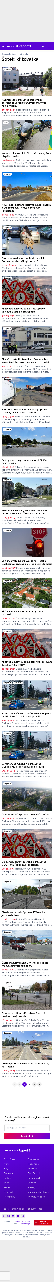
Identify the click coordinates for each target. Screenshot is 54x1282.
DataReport (34, 1173)
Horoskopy (9, 1197)
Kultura (7, 1178)
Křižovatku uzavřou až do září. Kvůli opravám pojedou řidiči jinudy (27, 663)
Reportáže (33, 1164)
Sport (7, 1182)
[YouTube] (18, 1216)
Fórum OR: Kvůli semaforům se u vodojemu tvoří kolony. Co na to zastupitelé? (26, 715)
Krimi (6, 1164)
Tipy (6, 1168)
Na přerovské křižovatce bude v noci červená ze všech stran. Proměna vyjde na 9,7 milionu (24, 102)
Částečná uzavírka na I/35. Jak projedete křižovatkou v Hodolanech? (25, 964)
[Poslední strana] (39, 1084)
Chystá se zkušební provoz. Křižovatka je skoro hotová (23, 914)
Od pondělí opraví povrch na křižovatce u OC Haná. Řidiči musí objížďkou (24, 863)
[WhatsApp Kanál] (22, 1216)
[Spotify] (13, 1216)
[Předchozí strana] (19, 1084)
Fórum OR (33, 1168)
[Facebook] (4, 1216)
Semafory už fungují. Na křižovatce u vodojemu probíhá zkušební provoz (23, 765)
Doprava (8, 1173)
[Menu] (49, 46)
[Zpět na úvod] (16, 46)
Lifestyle (32, 1182)
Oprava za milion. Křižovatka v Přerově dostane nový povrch (23, 1014)
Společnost (10, 1159)
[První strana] (14, 1084)
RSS (40, 1209)
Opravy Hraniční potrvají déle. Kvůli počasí (25, 814)
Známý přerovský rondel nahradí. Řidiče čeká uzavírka (24, 461)
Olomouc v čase (36, 1197)
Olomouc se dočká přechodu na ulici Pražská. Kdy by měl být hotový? (23, 260)
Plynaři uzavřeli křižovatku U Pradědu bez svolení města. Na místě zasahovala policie (26, 360)
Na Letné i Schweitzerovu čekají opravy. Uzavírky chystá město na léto (24, 411)
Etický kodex (18, 1209)
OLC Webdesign (24, 1224)
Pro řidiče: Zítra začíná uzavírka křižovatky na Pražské (25, 1065)
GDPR (6, 1209)
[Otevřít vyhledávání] (43, 46)
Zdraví (7, 1187)
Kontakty (31, 1209)
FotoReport (34, 1178)
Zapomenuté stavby (38, 1192)
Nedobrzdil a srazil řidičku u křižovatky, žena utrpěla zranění (27, 155)
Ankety (31, 1187)
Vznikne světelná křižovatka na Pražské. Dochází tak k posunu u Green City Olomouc (27, 562)
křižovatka (24, 54)
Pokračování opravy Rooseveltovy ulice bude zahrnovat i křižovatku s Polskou (24, 512)
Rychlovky (9, 1192)
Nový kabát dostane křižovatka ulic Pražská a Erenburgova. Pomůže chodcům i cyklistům (26, 207)
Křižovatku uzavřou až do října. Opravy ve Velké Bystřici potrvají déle (23, 310)
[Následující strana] (34, 1084)
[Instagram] (8, 1216)
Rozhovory (33, 1159)
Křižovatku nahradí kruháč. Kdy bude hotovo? (22, 613)
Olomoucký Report (9, 54)
